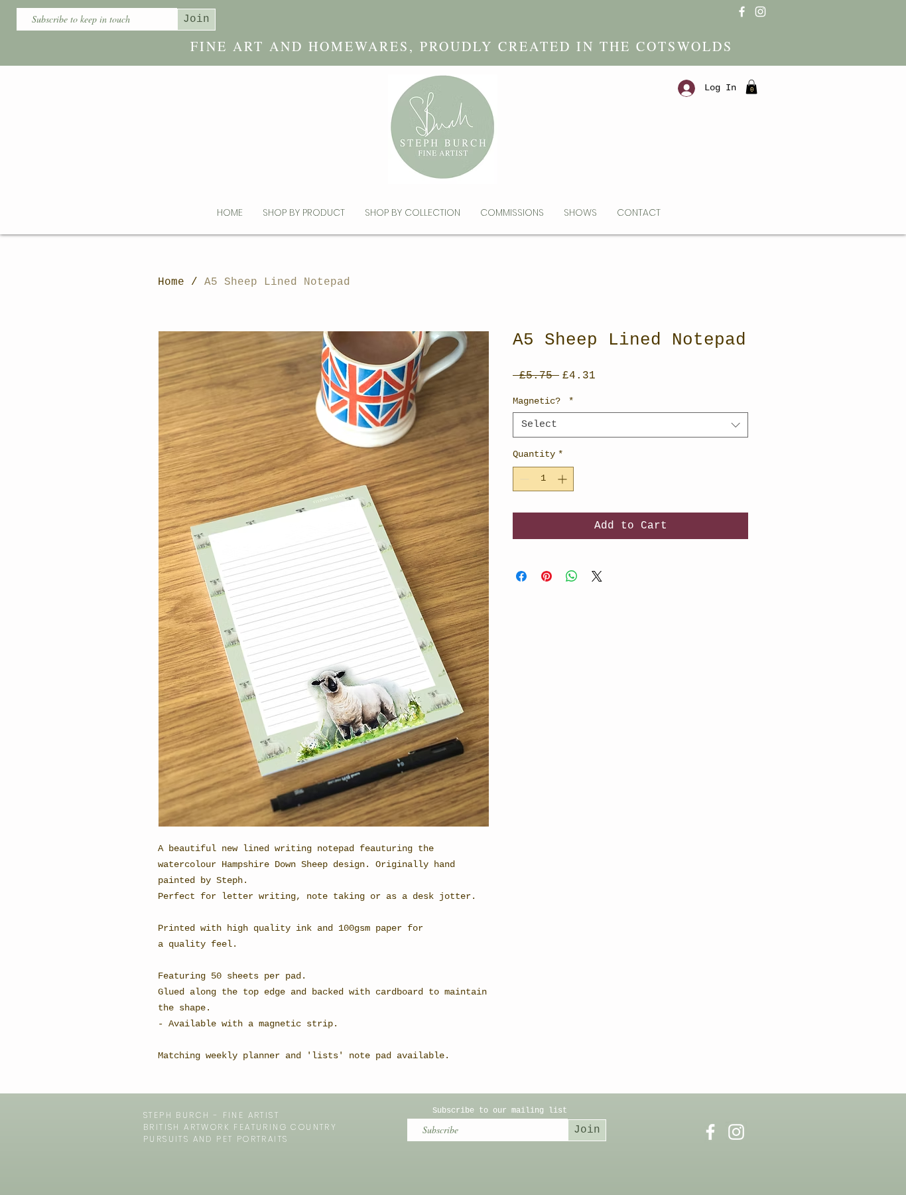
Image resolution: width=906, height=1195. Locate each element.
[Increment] (563, 479)
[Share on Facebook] (521, 576)
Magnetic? (543, 401)
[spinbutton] (543, 479)
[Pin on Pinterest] (546, 576)
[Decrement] (523, 479)
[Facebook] (742, 12)
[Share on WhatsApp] (572, 576)
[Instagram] (760, 12)
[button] (751, 87)
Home (171, 282)
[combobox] (630, 425)
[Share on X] (597, 576)
